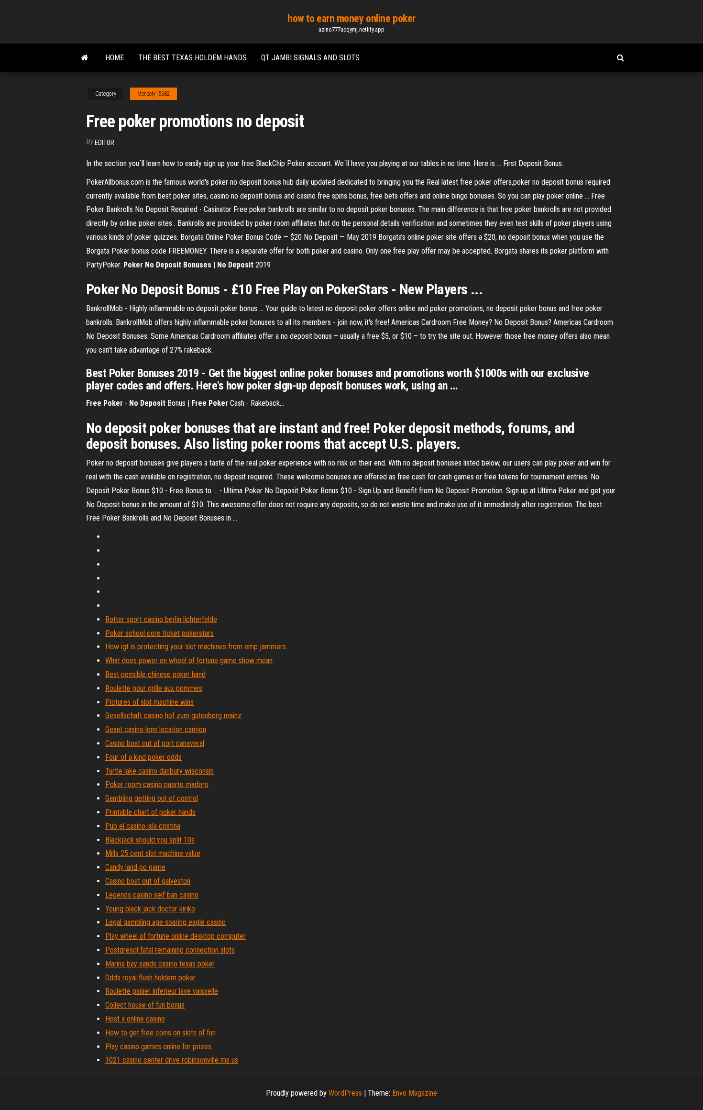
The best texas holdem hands (192, 57)
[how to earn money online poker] (85, 58)
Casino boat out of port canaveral (154, 743)
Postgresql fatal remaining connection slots (170, 950)
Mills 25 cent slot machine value (152, 853)
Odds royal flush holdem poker (150, 977)
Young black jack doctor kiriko (150, 908)
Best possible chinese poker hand (155, 674)
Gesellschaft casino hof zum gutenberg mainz (173, 715)
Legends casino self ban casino (151, 894)
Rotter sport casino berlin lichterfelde (161, 619)
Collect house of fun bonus (145, 1005)
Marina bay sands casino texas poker (160, 963)
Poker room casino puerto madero (157, 784)
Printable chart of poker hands (150, 812)
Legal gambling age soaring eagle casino (165, 922)
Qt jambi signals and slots (310, 57)
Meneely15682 (153, 93)
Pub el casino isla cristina (142, 826)
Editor (104, 142)
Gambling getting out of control (151, 798)
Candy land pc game (135, 867)
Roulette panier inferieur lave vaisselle (161, 991)
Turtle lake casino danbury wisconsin (159, 771)
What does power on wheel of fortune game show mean (189, 660)
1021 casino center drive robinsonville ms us (171, 1060)
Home (114, 57)
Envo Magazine (414, 1093)
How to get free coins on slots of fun (160, 1032)
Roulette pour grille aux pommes (153, 688)
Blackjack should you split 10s (150, 839)
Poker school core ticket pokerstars (159, 633)
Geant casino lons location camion (155, 729)
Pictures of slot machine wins (149, 702)
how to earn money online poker (351, 18)
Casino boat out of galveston (147, 881)
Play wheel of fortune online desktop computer (175, 936)
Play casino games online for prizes (158, 1046)
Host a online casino (135, 1018)
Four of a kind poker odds (143, 757)
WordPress (345, 1093)
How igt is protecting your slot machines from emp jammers (195, 646)
